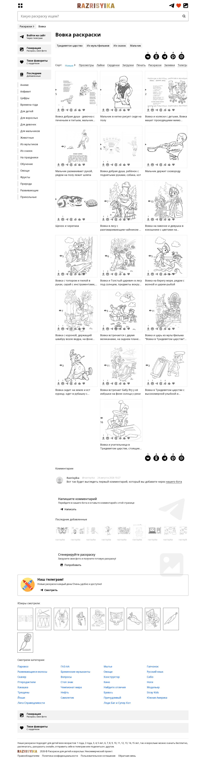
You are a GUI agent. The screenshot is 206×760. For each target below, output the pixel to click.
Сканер (22, 677)
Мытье (108, 666)
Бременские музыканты (75, 671)
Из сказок (26, 150)
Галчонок (152, 666)
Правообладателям (28, 755)
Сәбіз (150, 677)
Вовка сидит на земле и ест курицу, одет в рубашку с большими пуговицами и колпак (76, 393)
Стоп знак (67, 682)
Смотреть (51, 590)
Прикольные (28, 197)
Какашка (23, 687)
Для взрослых (29, 117)
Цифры (24, 98)
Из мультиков (29, 144)
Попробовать (72, 565)
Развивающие (29, 190)
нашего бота (174, 481)
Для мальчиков (30, 131)
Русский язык (155, 671)
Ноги (150, 682)
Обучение (26, 164)
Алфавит (25, 91)
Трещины (23, 692)
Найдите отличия (115, 687)
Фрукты (25, 177)
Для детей (26, 111)
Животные (27, 137)
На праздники (29, 157)
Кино (107, 682)
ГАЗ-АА (65, 666)
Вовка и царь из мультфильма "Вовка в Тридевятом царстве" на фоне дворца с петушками (164, 339)
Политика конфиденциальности (60, 755)
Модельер (153, 687)
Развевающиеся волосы (32, 671)
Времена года (29, 104)
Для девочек (28, 124)
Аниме (24, 85)
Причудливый (112, 697)
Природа (26, 183)
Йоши (21, 697)
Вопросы (66, 677)
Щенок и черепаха (67, 225)
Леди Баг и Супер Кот (117, 702)
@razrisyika (88, 477)
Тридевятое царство (70, 45)
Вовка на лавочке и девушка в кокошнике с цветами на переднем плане (164, 229)
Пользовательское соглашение (98, 755)
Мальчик (135, 45)
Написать (70, 509)
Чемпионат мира (71, 687)
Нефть (65, 692)
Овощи (24, 170)
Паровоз (23, 666)
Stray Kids (153, 692)
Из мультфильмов (98, 45)
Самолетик (67, 697)
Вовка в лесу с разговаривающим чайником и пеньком (120, 229)
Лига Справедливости (31, 702)
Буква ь (108, 692)
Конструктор (112, 677)
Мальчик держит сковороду (162, 171)
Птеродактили (27, 682)
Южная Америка (157, 697)
